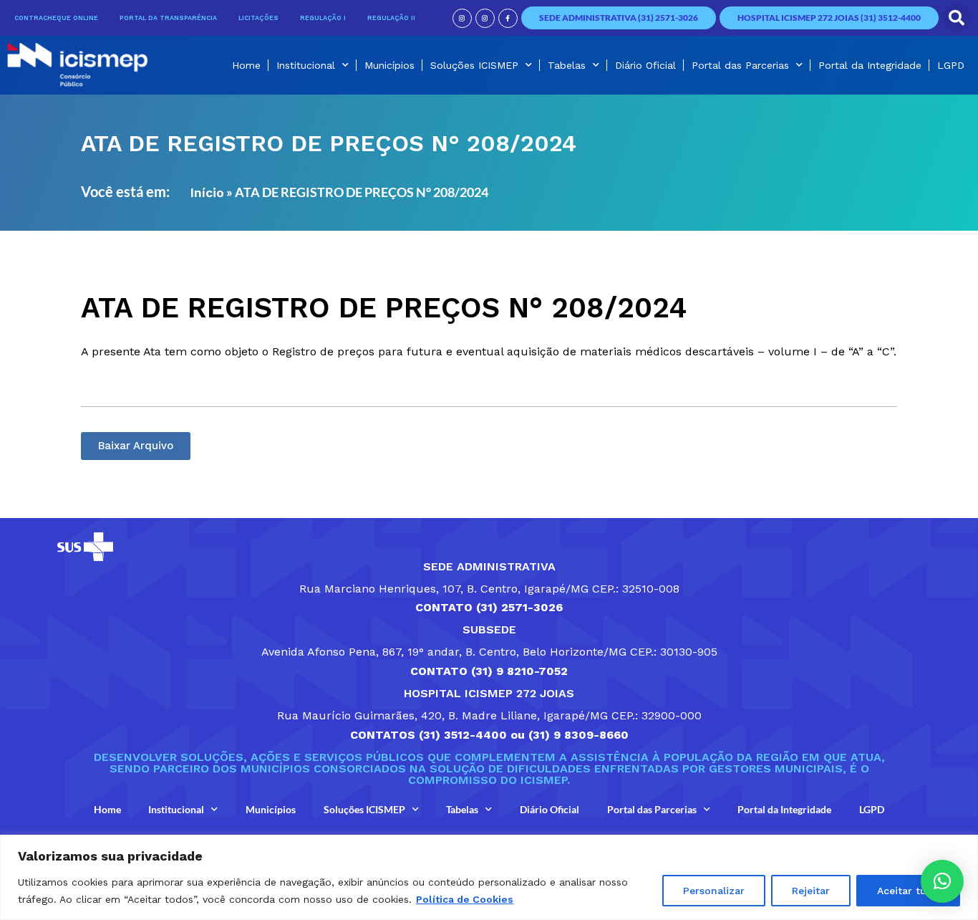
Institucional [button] (305, 65)
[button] (956, 18)
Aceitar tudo (908, 890)
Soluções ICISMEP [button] (474, 65)
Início (207, 192)
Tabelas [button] (567, 65)
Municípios (389, 65)
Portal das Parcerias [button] (740, 65)
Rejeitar (811, 890)
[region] (489, 877)
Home (246, 65)
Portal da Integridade (869, 65)
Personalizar (714, 890)
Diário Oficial (645, 65)
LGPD (950, 65)
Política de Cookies (464, 899)
